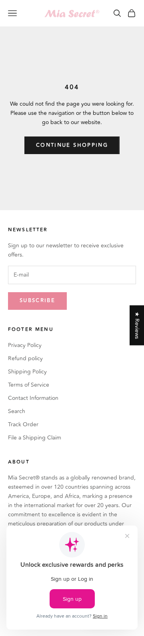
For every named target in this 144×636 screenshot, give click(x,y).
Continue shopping (72, 145)
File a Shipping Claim (34, 437)
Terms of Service (28, 385)
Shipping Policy (27, 371)
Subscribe (37, 301)
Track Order (23, 424)
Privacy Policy (25, 345)
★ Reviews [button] (137, 325)
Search (16, 411)
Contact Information (33, 398)
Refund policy (25, 358)
